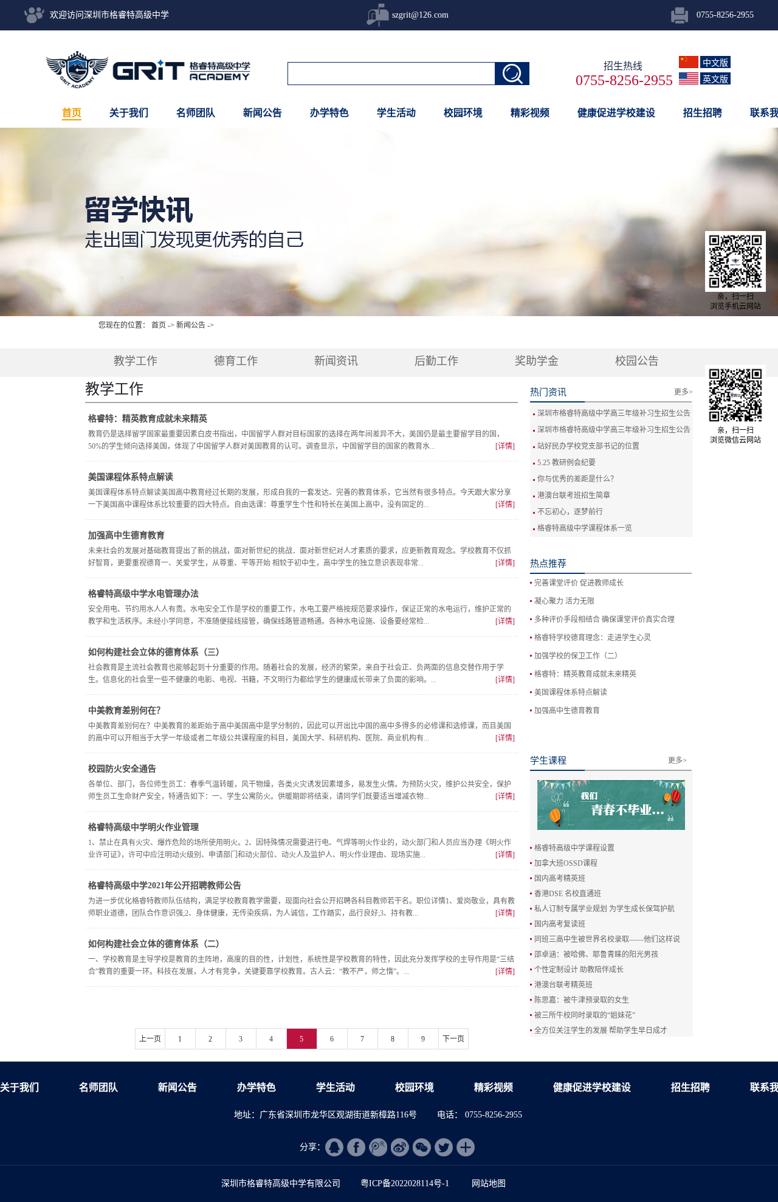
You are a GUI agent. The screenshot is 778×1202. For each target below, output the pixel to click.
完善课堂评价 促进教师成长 (579, 583)
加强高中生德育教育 (567, 710)
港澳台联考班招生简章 (573, 495)
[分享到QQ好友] (334, 1147)
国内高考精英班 (559, 878)
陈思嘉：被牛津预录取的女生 (581, 1000)
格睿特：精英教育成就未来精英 (585, 674)
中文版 (715, 62)
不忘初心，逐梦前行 (570, 512)
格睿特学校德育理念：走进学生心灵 (592, 638)
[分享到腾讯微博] (378, 1147)
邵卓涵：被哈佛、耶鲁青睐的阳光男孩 (596, 954)
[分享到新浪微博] (400, 1147)
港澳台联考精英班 (563, 985)
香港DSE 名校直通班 (567, 893)
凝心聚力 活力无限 (564, 601)
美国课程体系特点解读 (570, 692)
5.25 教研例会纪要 (566, 462)
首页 (71, 113)
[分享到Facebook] (356, 1147)
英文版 (715, 79)
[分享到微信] (422, 1147)
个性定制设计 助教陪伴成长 (579, 969)
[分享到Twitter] (444, 1147)
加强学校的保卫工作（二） (578, 656)
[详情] (505, 446)
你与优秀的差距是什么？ (577, 479)
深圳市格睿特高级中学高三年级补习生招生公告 (613, 413)
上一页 (150, 1039)
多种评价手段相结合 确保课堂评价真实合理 (604, 619)
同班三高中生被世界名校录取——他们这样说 (607, 939)
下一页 (453, 1039)
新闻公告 (190, 325)
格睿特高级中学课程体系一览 (584, 528)
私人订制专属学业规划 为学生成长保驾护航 (604, 909)
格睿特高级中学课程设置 (574, 848)
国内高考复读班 (559, 924)
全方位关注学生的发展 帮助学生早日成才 (600, 1030)
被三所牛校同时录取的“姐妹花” (584, 1015)
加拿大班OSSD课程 (565, 863)
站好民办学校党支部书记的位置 (588, 446)
